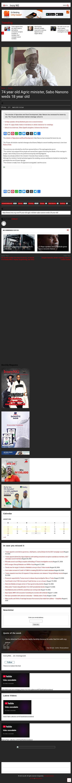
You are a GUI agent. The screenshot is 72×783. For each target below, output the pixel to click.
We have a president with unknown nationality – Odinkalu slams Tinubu (26, 595)
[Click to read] (19, 242)
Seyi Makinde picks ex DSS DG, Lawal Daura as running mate (23, 590)
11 (17, 529)
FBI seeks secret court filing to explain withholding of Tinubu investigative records (62, 29)
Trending (6, 22)
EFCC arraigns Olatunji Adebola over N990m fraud (19, 564)
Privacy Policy (38, 778)
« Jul (4, 537)
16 (64, 529)
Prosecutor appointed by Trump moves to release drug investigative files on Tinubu (29, 578)
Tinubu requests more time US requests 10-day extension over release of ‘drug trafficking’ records (34, 573)
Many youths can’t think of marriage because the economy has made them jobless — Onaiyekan (33, 598)
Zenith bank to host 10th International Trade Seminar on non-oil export (26, 581)
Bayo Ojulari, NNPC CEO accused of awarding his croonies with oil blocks (26, 593)
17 (8, 531)
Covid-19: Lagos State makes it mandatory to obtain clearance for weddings (29, 124)
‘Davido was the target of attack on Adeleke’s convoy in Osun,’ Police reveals (27, 567)
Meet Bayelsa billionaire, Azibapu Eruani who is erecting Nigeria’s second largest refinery (38, 30)
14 (45, 529)
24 (8, 533)
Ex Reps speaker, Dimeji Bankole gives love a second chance (24, 122)
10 (8, 529)
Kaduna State (7, 144)
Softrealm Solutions (49, 776)
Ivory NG (14, 5)
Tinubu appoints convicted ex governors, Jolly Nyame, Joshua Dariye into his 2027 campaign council (34, 552)
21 (45, 531)
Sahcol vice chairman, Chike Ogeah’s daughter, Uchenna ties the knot (26, 127)
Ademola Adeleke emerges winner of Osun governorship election (24, 584)
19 (26, 531)
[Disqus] (36, 285)
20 (36, 531)
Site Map (32, 778)
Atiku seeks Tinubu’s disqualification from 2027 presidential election (25, 587)
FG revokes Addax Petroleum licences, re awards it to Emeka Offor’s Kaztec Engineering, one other (17, 258)
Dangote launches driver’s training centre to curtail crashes (56, 258)
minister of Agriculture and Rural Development (19, 138)
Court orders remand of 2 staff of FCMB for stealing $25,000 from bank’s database (29, 570)
